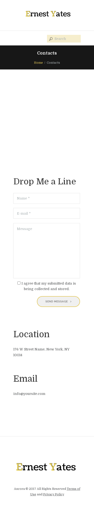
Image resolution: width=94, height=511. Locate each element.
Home (38, 62)
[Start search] (50, 39)
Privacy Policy (53, 494)
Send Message (56, 301)
